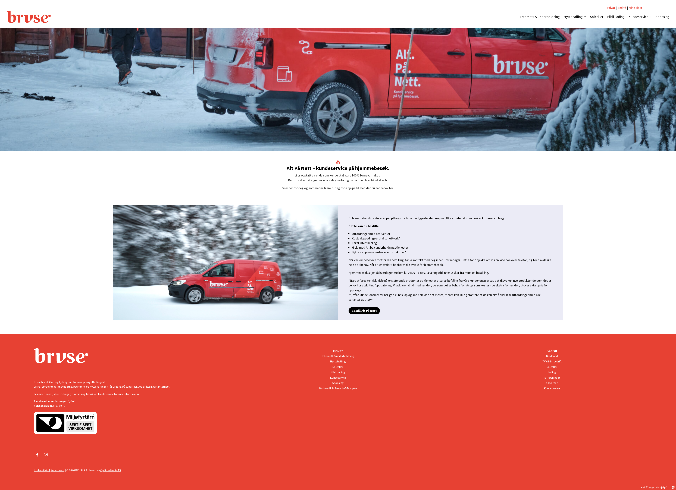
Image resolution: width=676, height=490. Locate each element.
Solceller (596, 16)
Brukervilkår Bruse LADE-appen (338, 388)
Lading (552, 372)
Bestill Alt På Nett (364, 311)
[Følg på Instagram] (45, 454)
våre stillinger (62, 394)
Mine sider (635, 8)
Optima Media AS (110, 470)
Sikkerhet (552, 383)
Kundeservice (638, 16)
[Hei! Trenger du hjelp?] (673, 487)
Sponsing (662, 16)
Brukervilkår (41, 470)
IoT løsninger (552, 377)
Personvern (57, 470)
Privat (611, 8)
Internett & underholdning (540, 16)
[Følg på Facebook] (37, 454)
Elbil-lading (616, 16)
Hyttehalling (573, 16)
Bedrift (621, 8)
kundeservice (106, 394)
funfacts (77, 394)
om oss (48, 394)
